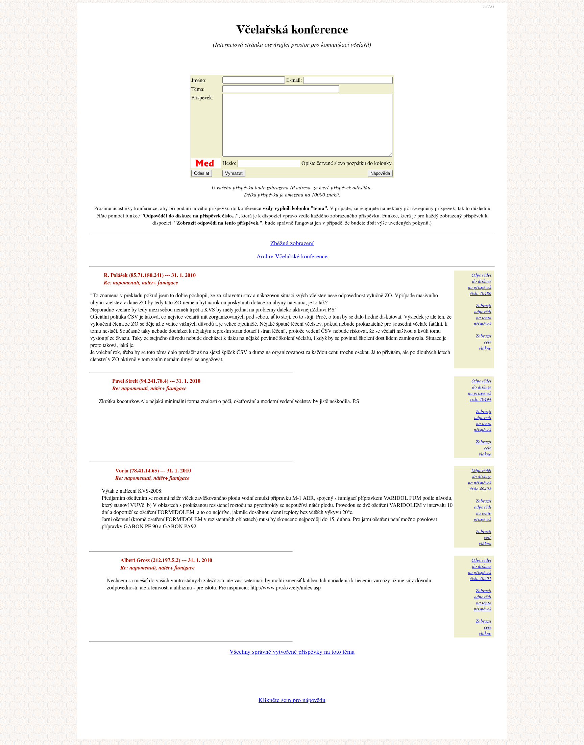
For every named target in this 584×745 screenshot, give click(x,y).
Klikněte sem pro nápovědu (292, 700)
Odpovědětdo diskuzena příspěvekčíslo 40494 (479, 390)
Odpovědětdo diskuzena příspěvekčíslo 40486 (479, 284)
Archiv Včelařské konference (292, 256)
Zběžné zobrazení (292, 243)
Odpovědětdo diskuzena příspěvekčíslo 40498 (479, 479)
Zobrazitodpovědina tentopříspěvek (482, 314)
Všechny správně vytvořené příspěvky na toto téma (292, 651)
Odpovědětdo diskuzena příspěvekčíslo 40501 (479, 569)
